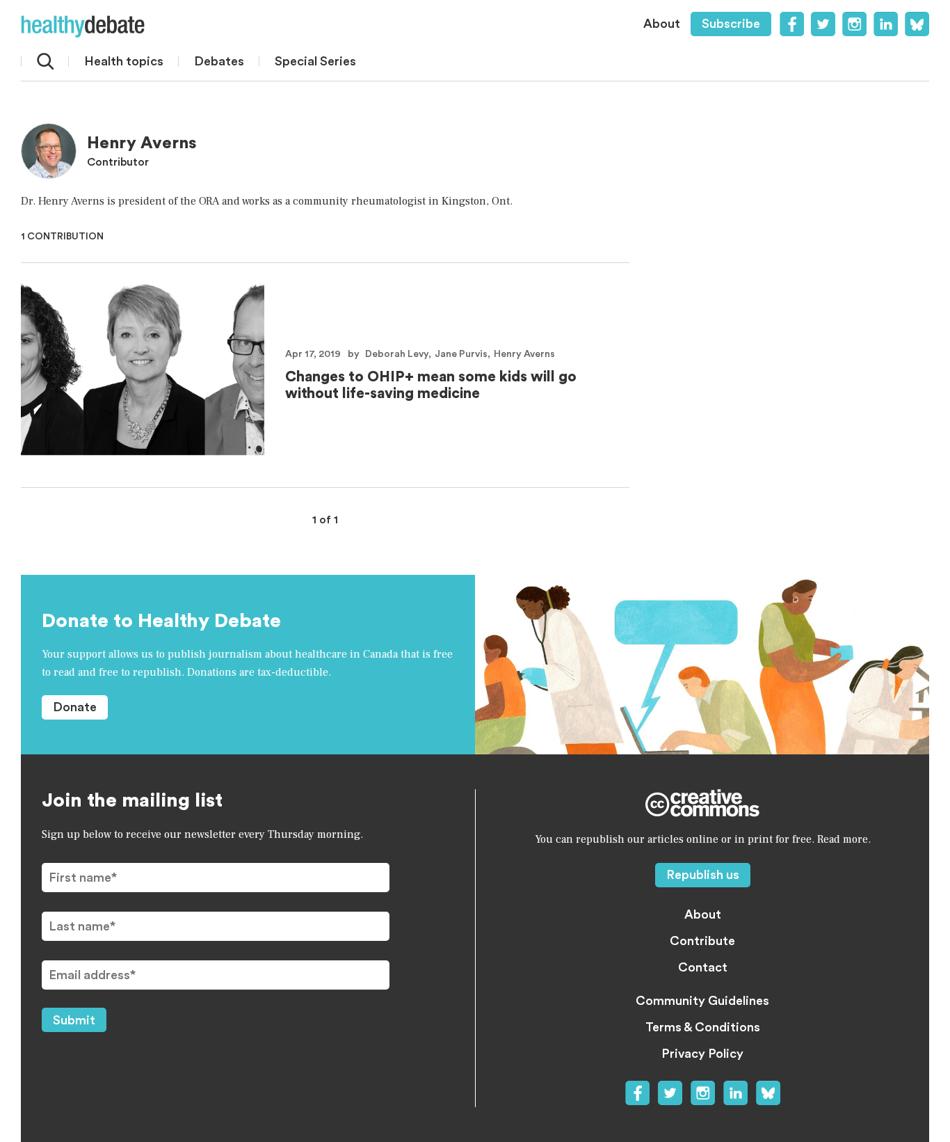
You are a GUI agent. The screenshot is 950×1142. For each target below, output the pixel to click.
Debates (219, 61)
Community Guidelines (702, 1000)
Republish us (702, 875)
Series (315, 61)
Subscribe (731, 23)
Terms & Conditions (702, 1027)
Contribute (702, 941)
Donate (75, 707)
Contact (702, 967)
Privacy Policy (702, 1053)
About (661, 23)
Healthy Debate (83, 26)
